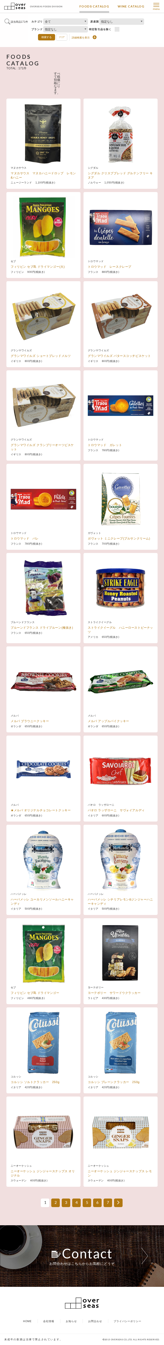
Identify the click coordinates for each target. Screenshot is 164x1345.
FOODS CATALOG (94, 6)
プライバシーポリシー (127, 1321)
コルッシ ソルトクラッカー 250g (35, 1082)
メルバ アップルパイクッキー (108, 721)
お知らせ (71, 1321)
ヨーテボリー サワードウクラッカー (114, 993)
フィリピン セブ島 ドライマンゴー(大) (38, 266)
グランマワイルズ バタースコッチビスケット (119, 356)
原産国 (94, 21)
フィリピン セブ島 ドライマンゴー (35, 993)
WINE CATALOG (131, 6)
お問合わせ (95, 1321)
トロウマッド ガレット (105, 445)
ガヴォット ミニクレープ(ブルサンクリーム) (119, 538)
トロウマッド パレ (25, 538)
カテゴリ (37, 21)
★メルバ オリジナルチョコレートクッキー (41, 810)
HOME (27, 1321)
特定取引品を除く (100, 29)
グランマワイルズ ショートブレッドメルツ (41, 356)
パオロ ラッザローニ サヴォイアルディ (116, 810)
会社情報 (48, 1321)
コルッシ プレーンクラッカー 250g (114, 1082)
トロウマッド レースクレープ (109, 266)
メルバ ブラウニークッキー (30, 721)
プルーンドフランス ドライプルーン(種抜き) (42, 627)
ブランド (37, 29)
